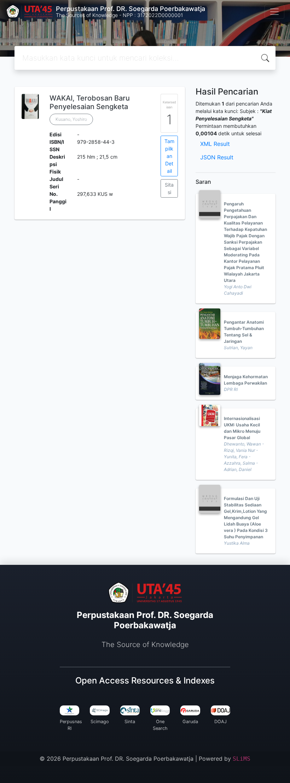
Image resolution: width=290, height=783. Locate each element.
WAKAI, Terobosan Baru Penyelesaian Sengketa (90, 102)
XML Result (215, 143)
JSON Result (216, 157)
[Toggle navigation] (274, 12)
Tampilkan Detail (169, 156)
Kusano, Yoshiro (71, 119)
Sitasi (169, 188)
